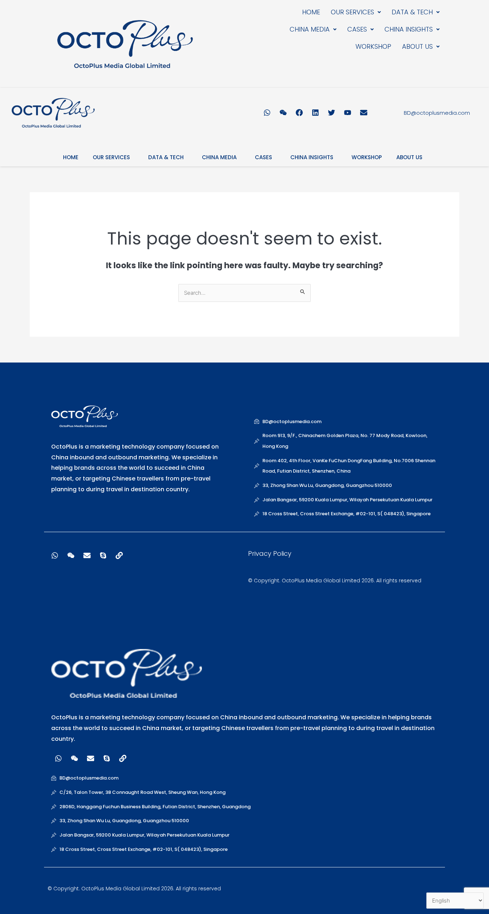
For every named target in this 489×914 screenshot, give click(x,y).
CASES (357, 29)
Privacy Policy (269, 553)
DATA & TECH (412, 12)
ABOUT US (417, 46)
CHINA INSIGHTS (408, 29)
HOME (311, 12)
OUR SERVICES (352, 12)
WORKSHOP (373, 46)
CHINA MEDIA (310, 29)
